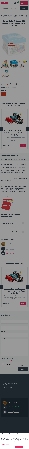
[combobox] (10, 8)
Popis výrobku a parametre (10, 155)
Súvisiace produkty (7, 159)
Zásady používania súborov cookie (10, 384)
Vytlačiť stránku (21, 84)
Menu (25, 3)
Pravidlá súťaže (7, 387)
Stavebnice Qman (8, 15)
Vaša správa (4, 338)
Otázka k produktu (20, 159)
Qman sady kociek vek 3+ (21, 15)
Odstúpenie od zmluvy (9, 389)
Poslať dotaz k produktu (9, 87)
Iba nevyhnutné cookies (7, 447)
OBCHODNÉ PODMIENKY (9, 380)
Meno (2, 318)
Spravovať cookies (5, 444)
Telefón (3, 331)
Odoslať (23, 369)
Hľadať (24, 8)
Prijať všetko (19, 447)
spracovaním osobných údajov (9, 360)
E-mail (3, 325)
